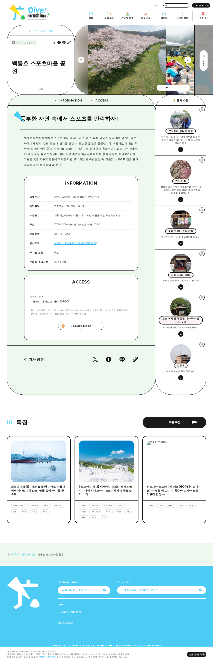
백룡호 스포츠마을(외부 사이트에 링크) (75, 243)
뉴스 (157, 5)
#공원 (41, 89)
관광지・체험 (47, 31)
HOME (35, 31)
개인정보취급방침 (47, 657)
